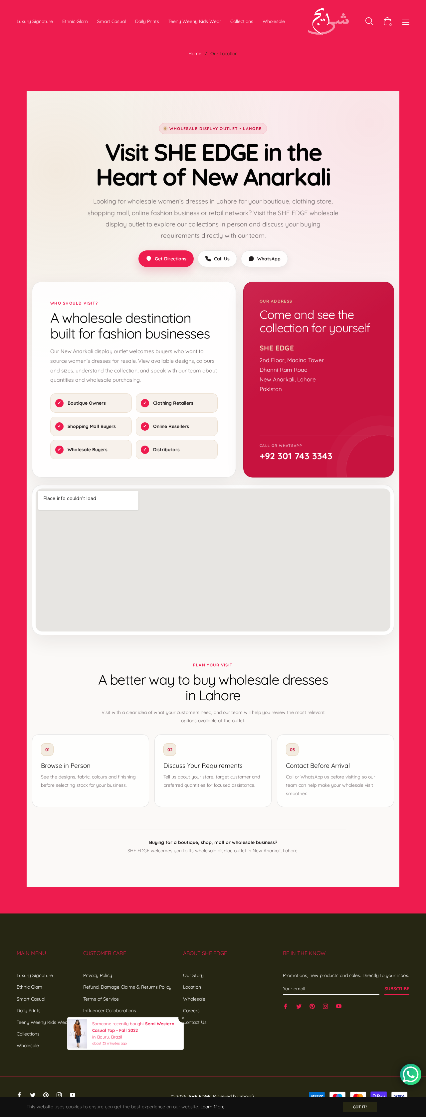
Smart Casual (31, 999)
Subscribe (396, 989)
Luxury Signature (35, 975)
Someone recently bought (118, 1023)
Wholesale (28, 1045)
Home (194, 54)
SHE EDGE (200, 1096)
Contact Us (195, 1022)
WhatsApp (269, 259)
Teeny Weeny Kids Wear (43, 1022)
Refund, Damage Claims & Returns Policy (127, 987)
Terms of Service (101, 999)
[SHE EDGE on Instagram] (325, 1006)
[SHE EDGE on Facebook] (285, 1006)
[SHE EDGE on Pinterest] (312, 1006)
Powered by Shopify (234, 1096)
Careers (191, 1011)
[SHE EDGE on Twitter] (299, 1006)
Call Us (222, 259)
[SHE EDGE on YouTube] (338, 1006)
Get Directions (170, 259)
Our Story (193, 975)
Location (192, 987)
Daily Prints (29, 1011)
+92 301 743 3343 (296, 456)
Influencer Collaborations (109, 1011)
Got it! (360, 1106)
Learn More (212, 1107)
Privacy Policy (97, 975)
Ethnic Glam (29, 987)
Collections (28, 1034)
